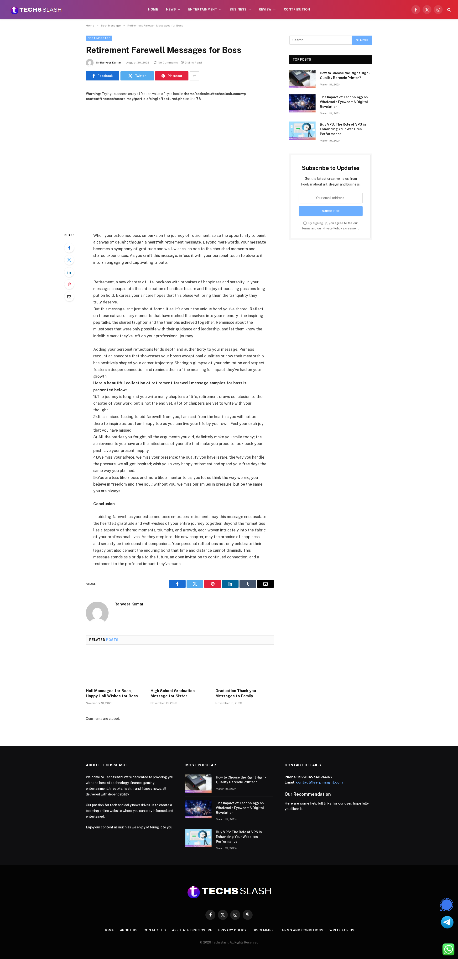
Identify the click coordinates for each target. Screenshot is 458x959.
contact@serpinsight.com (319, 782)
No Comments (168, 62)
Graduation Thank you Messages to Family (235, 693)
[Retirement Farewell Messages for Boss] (180, 162)
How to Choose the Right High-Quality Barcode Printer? (345, 75)
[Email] (69, 296)
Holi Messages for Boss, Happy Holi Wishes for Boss (112, 693)
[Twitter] (69, 260)
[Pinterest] (69, 284)
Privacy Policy (332, 228)
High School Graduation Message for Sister (173, 693)
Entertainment (202, 9)
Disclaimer (263, 930)
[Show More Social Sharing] (194, 75)
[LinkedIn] (69, 272)
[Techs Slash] (36, 9)
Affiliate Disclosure (192, 930)
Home (153, 9)
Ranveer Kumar (110, 62)
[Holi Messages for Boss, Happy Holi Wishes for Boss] (115, 668)
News (171, 9)
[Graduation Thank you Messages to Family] (244, 668)
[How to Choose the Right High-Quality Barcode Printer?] (302, 79)
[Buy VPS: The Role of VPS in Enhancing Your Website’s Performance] (302, 131)
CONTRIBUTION (297, 9)
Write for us (341, 930)
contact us (155, 930)
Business (238, 9)
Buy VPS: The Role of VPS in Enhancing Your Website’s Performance (343, 129)
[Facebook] (69, 248)
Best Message (99, 38)
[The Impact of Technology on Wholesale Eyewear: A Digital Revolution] (302, 103)
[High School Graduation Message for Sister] (180, 668)
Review (265, 9)
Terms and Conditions (301, 930)
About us (129, 930)
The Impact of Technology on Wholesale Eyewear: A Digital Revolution (344, 102)
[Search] (448, 9)
